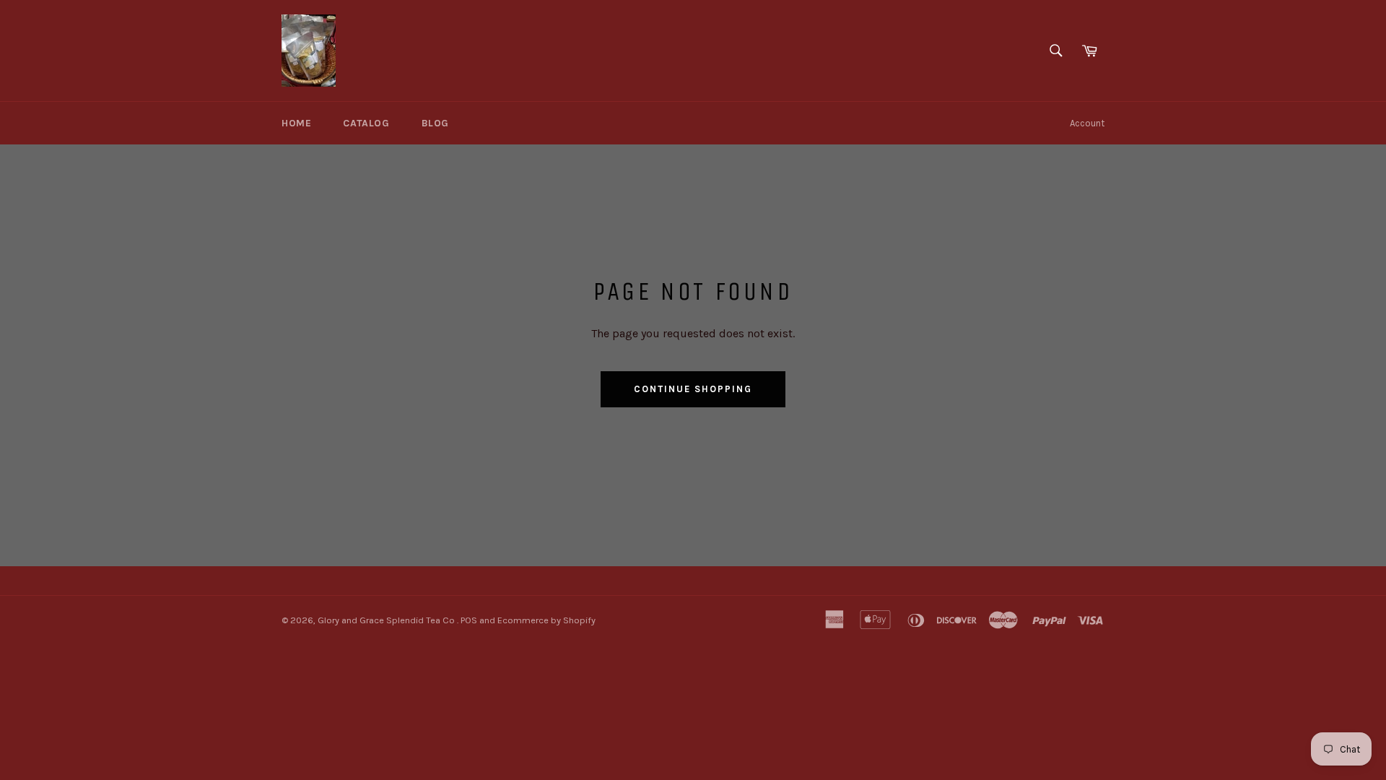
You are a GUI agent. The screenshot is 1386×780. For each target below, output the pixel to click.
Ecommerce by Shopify (546, 620)
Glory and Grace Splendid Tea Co (387, 620)
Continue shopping (692, 389)
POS (469, 620)
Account (1087, 123)
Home (296, 123)
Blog (435, 123)
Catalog (366, 123)
